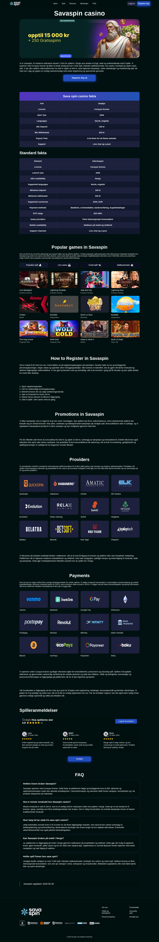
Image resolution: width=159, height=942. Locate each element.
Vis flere (79, 759)
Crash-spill (93, 265)
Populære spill (32, 265)
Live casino (62, 265)
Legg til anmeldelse (126, 721)
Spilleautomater (123, 265)
